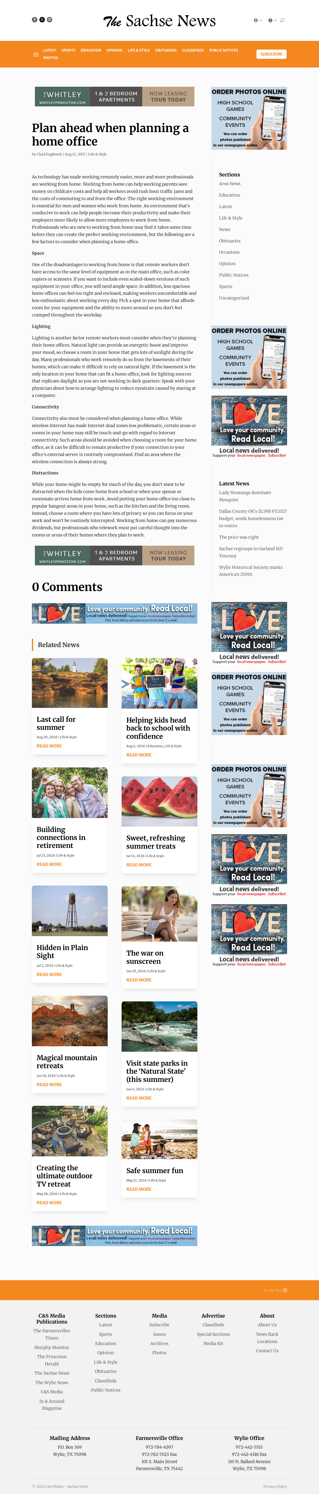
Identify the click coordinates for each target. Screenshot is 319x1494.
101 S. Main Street (159, 1461)
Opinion (114, 51)
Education (91, 51)
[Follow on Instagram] (49, 19)
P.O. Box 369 (70, 1447)
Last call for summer (56, 723)
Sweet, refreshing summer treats (155, 842)
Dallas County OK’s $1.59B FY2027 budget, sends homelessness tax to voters (253, 518)
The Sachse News (51, 1373)
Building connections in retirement (61, 837)
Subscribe (271, 54)
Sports (68, 51)
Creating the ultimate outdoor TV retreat (65, 1176)
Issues (159, 1334)
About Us (267, 1325)
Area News (229, 183)
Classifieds (193, 51)
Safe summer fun (154, 1170)
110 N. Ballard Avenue (249, 1461)
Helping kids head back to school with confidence (158, 728)
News (224, 229)
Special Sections (213, 1334)
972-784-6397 (159, 1447)
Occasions (229, 252)
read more (49, 746)
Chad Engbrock (49, 154)
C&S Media (52, 1392)
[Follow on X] (42, 19)
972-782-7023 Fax (159, 1454)
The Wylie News (51, 1382)
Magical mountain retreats (67, 1061)
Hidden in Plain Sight (62, 951)
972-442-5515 (249, 1447)
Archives (159, 1343)
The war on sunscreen (144, 957)
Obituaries (166, 51)
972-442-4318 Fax (249, 1454)
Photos (50, 58)
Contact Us (267, 1350)
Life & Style (139, 51)
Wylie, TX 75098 (69, 1454)
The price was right (239, 537)
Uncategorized (234, 298)
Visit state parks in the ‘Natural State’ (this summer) (157, 1071)
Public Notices (223, 51)
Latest (49, 51)
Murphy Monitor (51, 1347)
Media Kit (213, 1343)
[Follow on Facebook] (34, 19)
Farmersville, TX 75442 (159, 1468)
